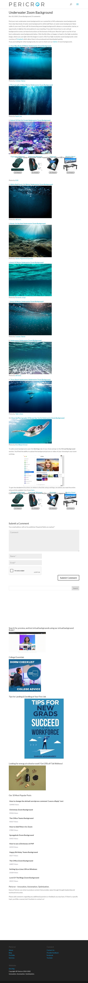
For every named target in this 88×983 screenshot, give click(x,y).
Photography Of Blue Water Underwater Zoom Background (31, 85)
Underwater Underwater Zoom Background (25, 340)
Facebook (50, 955)
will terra (18, 219)
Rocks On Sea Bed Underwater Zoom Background (28, 223)
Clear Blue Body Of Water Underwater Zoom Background (30, 46)
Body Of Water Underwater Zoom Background (26, 262)
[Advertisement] (44, 609)
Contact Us (50, 950)
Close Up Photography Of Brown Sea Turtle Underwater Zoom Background (37, 418)
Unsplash (20, 39)
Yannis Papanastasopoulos (24, 258)
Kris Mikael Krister (21, 445)
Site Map (12, 969)
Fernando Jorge (20, 297)
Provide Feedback (53, 953)
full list (55, 42)
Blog (10, 953)
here (32, 490)
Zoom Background (25, 16)
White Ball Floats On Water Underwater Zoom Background (31, 184)
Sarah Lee (18, 116)
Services (11, 958)
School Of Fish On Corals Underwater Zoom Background (30, 120)
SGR (16, 180)
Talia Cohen (19, 414)
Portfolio (12, 955)
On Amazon (17, 172)
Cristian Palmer (20, 81)
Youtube (49, 958)
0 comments (36, 16)
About (11, 950)
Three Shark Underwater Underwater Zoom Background (30, 379)
